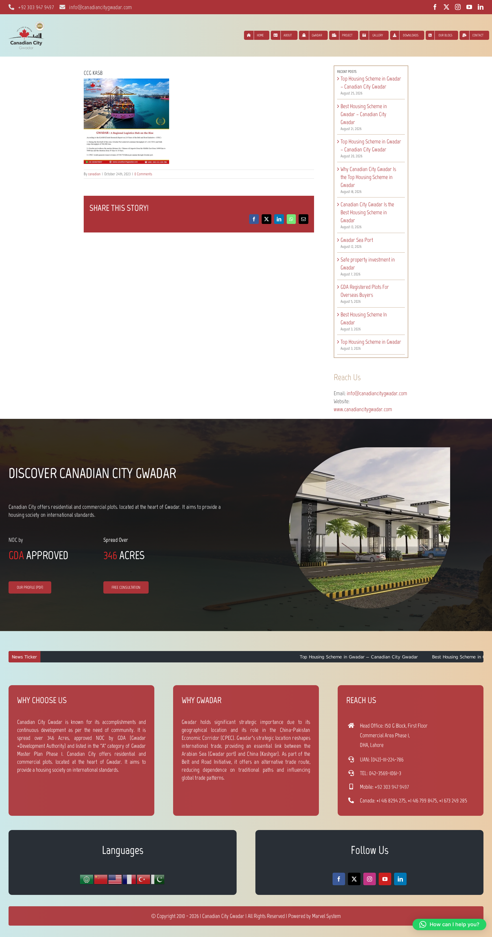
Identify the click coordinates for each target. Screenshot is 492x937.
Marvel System (326, 916)
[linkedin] (480, 7)
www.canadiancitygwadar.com (363, 409)
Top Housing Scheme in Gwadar (371, 341)
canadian (94, 174)
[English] (115, 879)
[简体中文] (101, 879)
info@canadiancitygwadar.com (377, 393)
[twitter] (446, 7)
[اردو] (158, 879)
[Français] (129, 879)
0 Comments (143, 174)
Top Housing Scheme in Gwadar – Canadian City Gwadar (301, 656)
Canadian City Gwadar (223, 916)
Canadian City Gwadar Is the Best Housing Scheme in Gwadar (367, 212)
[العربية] (87, 879)
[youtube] (469, 7)
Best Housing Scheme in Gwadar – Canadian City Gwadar (364, 114)
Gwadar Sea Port (357, 239)
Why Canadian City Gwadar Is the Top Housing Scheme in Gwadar (368, 177)
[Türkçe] (144, 879)
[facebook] (435, 7)
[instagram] (458, 7)
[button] (449, 924)
